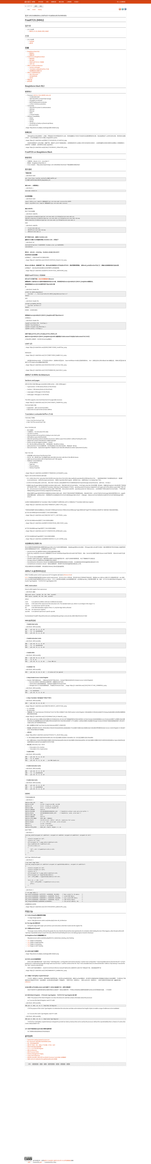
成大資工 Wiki (29, 2)
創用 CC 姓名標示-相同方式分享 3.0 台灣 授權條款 (57, 1160)
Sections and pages (34, 67)
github (31, 43)
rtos (45, 1064)
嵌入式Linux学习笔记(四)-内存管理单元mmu (39, 1041)
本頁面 (76, 1)
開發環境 (31, 58)
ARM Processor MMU (33, 1052)
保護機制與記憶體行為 (35, 71)
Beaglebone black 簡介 (33, 51)
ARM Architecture (32, 1050)
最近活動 (61, 1)
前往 (41, 6)
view (28, 9)
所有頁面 (40, 1)
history (40, 9)
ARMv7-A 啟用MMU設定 (33, 72)
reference (27, 982)
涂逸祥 (47, 31)
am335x (63, 1064)
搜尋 (36, 6)
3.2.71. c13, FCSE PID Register (35, 1048)
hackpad (31, 41)
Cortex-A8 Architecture (33, 1055)
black (57, 1064)
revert (34, 9)
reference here (67, 575)
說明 (29, 1162)
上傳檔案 (69, 1)
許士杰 (35, 31)
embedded (35, 1064)
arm (41, 1064)
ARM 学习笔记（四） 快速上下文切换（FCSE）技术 (41, 1045)
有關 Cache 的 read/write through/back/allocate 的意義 (42, 1059)
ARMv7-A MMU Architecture (35, 65)
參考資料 (29, 81)
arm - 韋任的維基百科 (33, 1043)
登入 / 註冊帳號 (121, 1)
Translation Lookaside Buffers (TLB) (39, 69)
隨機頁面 (53, 1)
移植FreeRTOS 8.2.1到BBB (36, 62)
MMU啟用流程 (33, 76)
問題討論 (29, 79)
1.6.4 (28, 946)
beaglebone (51, 1064)
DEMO (31, 78)
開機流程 (31, 55)
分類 (47, 1)
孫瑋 (43, 31)
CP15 (26, 577)
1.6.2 (28, 942)
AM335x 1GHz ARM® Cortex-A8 (42, 95)
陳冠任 (31, 31)
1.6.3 (28, 944)
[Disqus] (75, 1088)
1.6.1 (28, 940)
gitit (41, 1162)
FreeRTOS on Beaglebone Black (36, 56)
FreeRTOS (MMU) (34, 20)
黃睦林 (40, 31)
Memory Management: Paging (35, 1053)
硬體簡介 (31, 53)
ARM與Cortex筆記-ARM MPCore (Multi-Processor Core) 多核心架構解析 (46, 1057)
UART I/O (31, 64)
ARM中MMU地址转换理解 (34, 1046)
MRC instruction (33, 74)
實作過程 (31, 60)
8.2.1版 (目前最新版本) (43, 279)
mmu (68, 1064)
